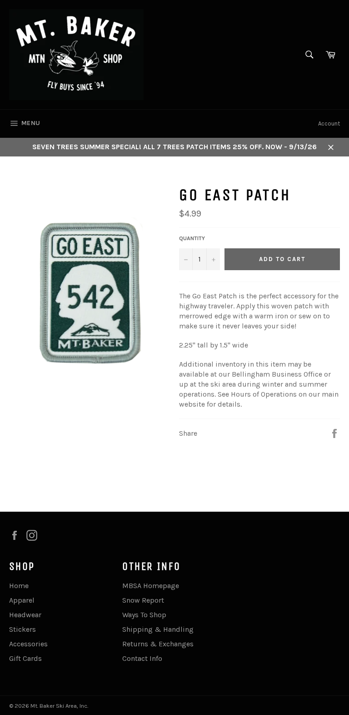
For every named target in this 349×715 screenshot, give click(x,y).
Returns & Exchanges (158, 643)
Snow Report (143, 600)
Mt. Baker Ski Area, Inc (58, 705)
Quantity (192, 238)
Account (329, 123)
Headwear (25, 614)
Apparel (22, 600)
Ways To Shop (144, 614)
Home (19, 585)
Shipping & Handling (158, 629)
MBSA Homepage (150, 585)
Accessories (28, 643)
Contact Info (142, 658)
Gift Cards (25, 658)
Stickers (22, 629)
